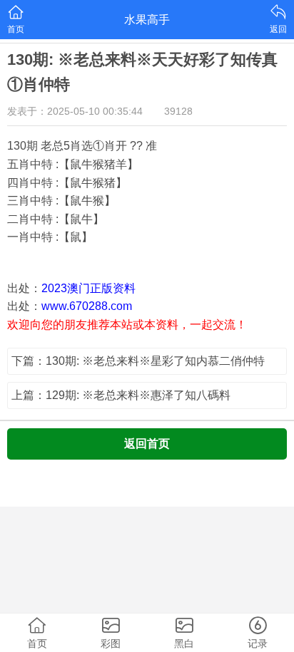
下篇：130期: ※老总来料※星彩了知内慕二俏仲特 (138, 361)
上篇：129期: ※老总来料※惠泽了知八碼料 (120, 395)
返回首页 (147, 444)
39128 (178, 111)
